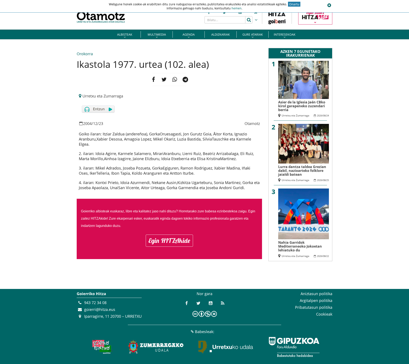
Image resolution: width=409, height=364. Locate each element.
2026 (319, 115)
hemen (237, 8)
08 (324, 115)
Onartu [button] (294, 4)
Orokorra (85, 53)
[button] (329, 5)
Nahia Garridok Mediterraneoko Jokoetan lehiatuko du (300, 246)
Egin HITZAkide (169, 240)
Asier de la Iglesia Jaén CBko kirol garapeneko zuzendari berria (301, 106)
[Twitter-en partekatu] (164, 79)
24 (327, 115)
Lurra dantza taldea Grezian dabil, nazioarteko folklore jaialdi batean (302, 170)
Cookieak (324, 314)
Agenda (189, 34)
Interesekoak (284, 34)
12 (95, 123)
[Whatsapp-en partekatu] (174, 79)
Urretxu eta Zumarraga (102, 96)
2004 (87, 123)
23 (101, 123)
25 (327, 180)
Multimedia (157, 34)
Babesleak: (204, 331)
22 (327, 256)
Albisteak (124, 34)
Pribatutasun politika (313, 307)
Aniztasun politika (316, 293)
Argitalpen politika (316, 300)
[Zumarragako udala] (156, 347)
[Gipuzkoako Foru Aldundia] (294, 347)
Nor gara (204, 293)
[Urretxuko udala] (225, 347)
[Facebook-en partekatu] (153, 79)
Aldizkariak (220, 34)
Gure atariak (252, 34)
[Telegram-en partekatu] (185, 79)
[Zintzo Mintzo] (101, 347)
